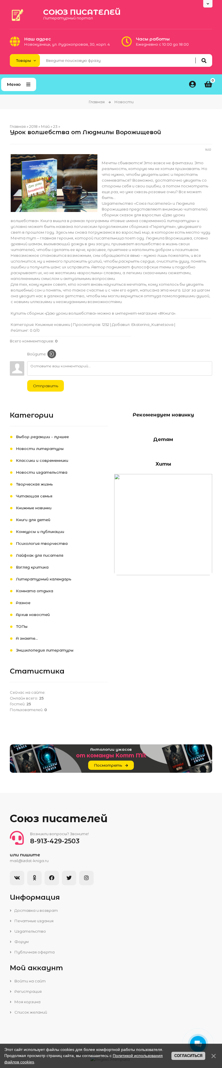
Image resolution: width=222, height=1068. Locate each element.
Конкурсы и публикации (40, 531)
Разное (23, 602)
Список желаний (30, 1012)
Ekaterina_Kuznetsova (152, 324)
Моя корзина (27, 1001)
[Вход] (51, 354)
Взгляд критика (32, 567)
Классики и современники (42, 460)
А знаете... (27, 638)
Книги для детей (33, 519)
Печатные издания (33, 920)
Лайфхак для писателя (39, 555)
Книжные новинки (52, 324)
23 (55, 126)
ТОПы (21, 626)
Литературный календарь (43, 579)
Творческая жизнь (34, 484)
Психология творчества (42, 543)
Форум (21, 941)
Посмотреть (108, 765)
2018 (33, 126)
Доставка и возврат (36, 910)
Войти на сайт (30, 981)
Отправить (45, 385)
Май (45, 126)
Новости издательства (41, 472)
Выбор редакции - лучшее (42, 436)
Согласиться (188, 1056)
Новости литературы (40, 448)
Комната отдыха (34, 591)
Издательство (30, 931)
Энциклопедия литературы (44, 650)
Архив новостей (33, 614)
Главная (97, 101)
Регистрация (28, 991)
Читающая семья (34, 496)
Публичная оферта (34, 952)
